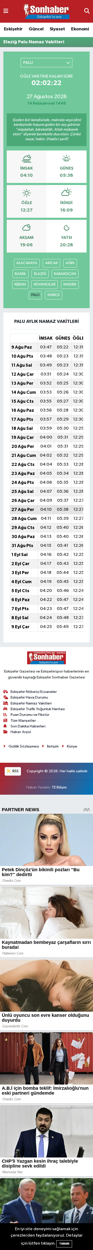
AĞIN (70, 263)
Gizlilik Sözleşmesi (24, 746)
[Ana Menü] (5, 11)
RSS (15, 771)
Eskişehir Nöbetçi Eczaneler (34, 692)
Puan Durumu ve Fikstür (30, 715)
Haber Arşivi (21, 732)
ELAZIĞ (40, 274)
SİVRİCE (53, 295)
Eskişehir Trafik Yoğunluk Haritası (38, 709)
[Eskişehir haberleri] (46, 11)
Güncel (36, 29)
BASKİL (20, 274)
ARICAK (51, 263)
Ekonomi (80, 29)
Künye (72, 746)
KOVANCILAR (45, 284)
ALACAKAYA (26, 263)
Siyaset (57, 29)
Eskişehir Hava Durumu (29, 697)
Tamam (64, 1243)
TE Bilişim (59, 787)
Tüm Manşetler (23, 721)
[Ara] (87, 11)
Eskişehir (13, 29)
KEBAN (20, 284)
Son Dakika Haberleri (28, 726)
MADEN (69, 284)
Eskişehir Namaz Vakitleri (31, 703)
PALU (35, 295)
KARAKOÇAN (65, 274)
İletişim (53, 746)
